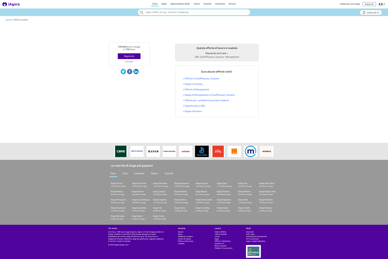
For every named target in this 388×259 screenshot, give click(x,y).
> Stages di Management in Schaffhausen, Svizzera (209, 95)
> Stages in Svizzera (193, 84)
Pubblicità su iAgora (185, 236)
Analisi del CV (373, 12)
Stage (164, 4)
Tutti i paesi (250, 234)
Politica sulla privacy (185, 241)
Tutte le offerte (220, 232)
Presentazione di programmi (256, 236)
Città (124, 173)
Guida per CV (219, 243)
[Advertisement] (194, 32)
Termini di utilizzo (184, 239)
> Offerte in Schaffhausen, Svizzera (201, 78)
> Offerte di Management (196, 89)
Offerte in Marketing (222, 241)
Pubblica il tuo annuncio (223, 248)
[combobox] (194, 12)
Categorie (139, 173)
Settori (154, 173)
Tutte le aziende (221, 234)
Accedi (130, 61)
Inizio (155, 4)
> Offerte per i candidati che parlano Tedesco (206, 100)
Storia (180, 234)
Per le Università (252, 239)
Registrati (129, 56)
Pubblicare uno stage (350, 4)
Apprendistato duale (180, 4)
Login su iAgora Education (255, 241)
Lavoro (197, 4)
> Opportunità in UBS (194, 106)
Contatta (181, 243)
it (384, 4)
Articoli (232, 4)
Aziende (207, 4)
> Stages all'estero (192, 111)
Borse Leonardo (220, 246)
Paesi (113, 173)
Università (220, 4)
